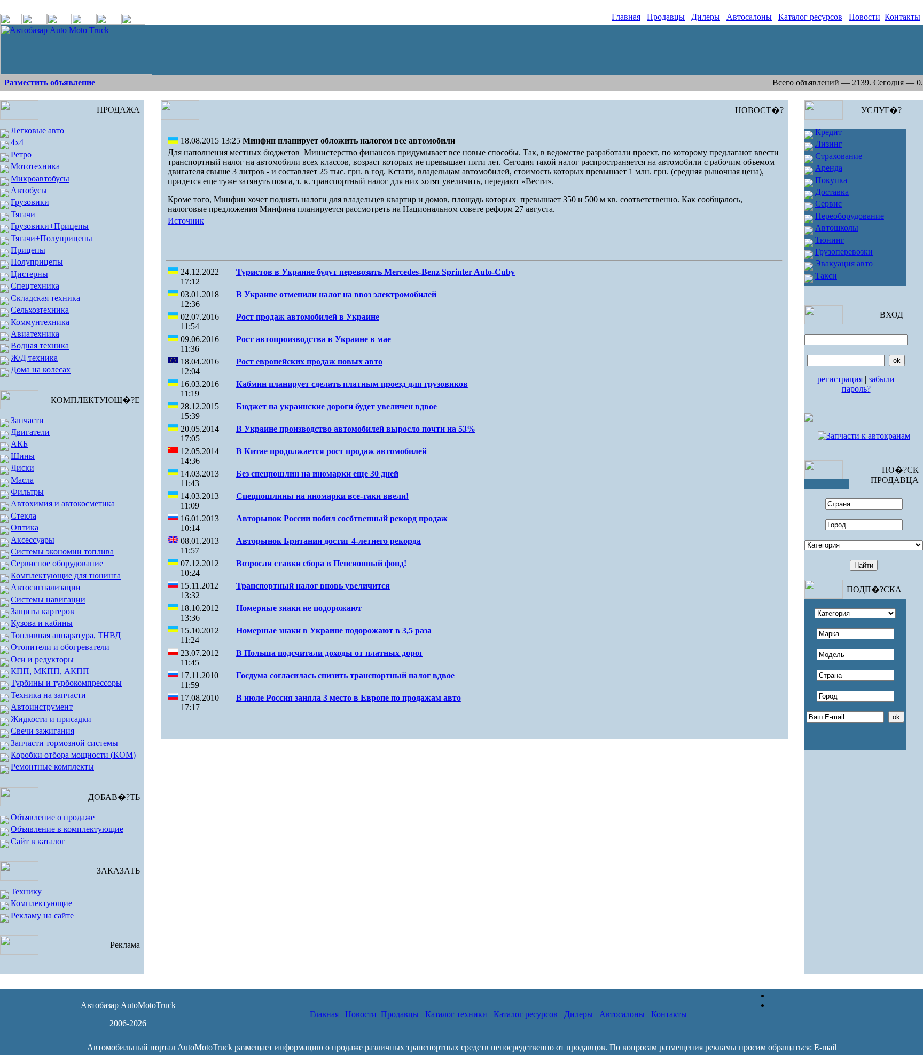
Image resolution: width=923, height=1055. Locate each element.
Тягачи (23, 214)
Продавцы (666, 16)
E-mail (825, 1047)
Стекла (23, 515)
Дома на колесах (41, 369)
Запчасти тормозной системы (64, 743)
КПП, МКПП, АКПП (50, 671)
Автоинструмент (42, 706)
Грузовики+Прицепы (50, 226)
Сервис (828, 203)
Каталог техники (456, 1014)
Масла (22, 480)
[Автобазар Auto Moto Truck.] (76, 71)
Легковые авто (37, 130)
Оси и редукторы (42, 659)
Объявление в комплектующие (67, 829)
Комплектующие (41, 903)
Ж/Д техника (34, 357)
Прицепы (28, 250)
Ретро (21, 154)
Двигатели (30, 432)
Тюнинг (829, 239)
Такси (826, 275)
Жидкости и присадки (51, 719)
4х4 (17, 142)
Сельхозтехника (40, 309)
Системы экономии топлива (62, 551)
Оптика (24, 527)
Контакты (902, 16)
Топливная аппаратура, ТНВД (66, 635)
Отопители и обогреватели (60, 647)
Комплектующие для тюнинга (66, 575)
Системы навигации (48, 599)
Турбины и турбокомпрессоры (66, 682)
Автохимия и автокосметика (63, 503)
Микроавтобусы (40, 178)
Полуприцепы (37, 261)
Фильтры (27, 491)
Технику (26, 891)
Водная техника (40, 345)
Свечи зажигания (42, 730)
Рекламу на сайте (42, 915)
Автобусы (29, 190)
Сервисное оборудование (57, 563)
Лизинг (828, 143)
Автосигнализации (46, 587)
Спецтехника (35, 285)
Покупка (831, 180)
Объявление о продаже (53, 817)
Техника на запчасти (48, 695)
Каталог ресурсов (810, 16)
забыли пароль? (868, 384)
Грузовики (30, 202)
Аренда (828, 167)
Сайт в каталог (38, 841)
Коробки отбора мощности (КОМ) (73, 754)
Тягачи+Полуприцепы (51, 238)
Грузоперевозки (844, 251)
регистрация (840, 379)
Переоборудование (849, 215)
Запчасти (27, 420)
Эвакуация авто (844, 263)
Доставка (832, 191)
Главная (626, 16)
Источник (186, 220)
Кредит (828, 132)
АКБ (19, 443)
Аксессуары (32, 539)
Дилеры (705, 16)
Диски (22, 467)
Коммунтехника (40, 322)
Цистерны (29, 274)
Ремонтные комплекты (52, 766)
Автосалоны (749, 16)
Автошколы (836, 227)
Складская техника (45, 298)
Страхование (838, 156)
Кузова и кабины (42, 623)
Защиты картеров (42, 611)
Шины (23, 456)
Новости (864, 16)
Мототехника (35, 166)
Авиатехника (35, 333)
